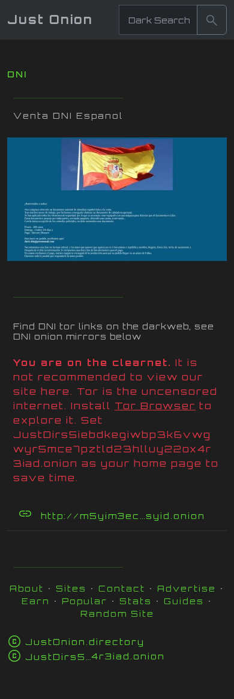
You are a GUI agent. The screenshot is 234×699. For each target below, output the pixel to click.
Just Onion (50, 19)
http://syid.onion (132, 516)
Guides (184, 601)
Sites (71, 588)
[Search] (212, 20)
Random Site (117, 613)
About (27, 588)
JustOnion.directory (85, 642)
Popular (84, 601)
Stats (135, 601)
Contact (121, 588)
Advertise (186, 588)
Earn (36, 601)
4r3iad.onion (95, 656)
